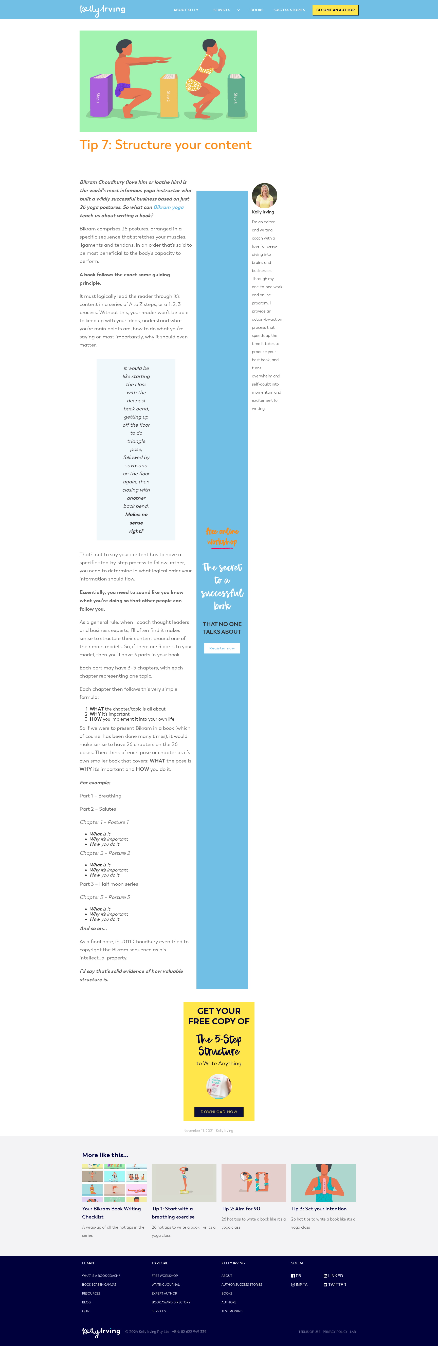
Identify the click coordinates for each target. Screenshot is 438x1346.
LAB (353, 1332)
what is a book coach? (101, 1276)
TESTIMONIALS (232, 1311)
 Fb (296, 1276)
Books (227, 1293)
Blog (86, 1302)
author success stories (242, 1284)
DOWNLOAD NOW (219, 1112)
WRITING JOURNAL (166, 1284)
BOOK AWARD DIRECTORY (171, 1302)
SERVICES (221, 10)
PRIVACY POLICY (335, 1332)
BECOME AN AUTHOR (335, 10)
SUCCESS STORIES (289, 10)
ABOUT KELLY (186, 10)
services (159, 1311)
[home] (102, 10)
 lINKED (333, 1276)
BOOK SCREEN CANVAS (99, 1284)
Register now (222, 648)
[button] (224, 10)
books (256, 10)
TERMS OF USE (309, 1332)
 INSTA (299, 1285)
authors (229, 1302)
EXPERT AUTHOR (164, 1293)
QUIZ (85, 1311)
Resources (91, 1293)
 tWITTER (335, 1285)
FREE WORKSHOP (165, 1276)
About (227, 1276)
